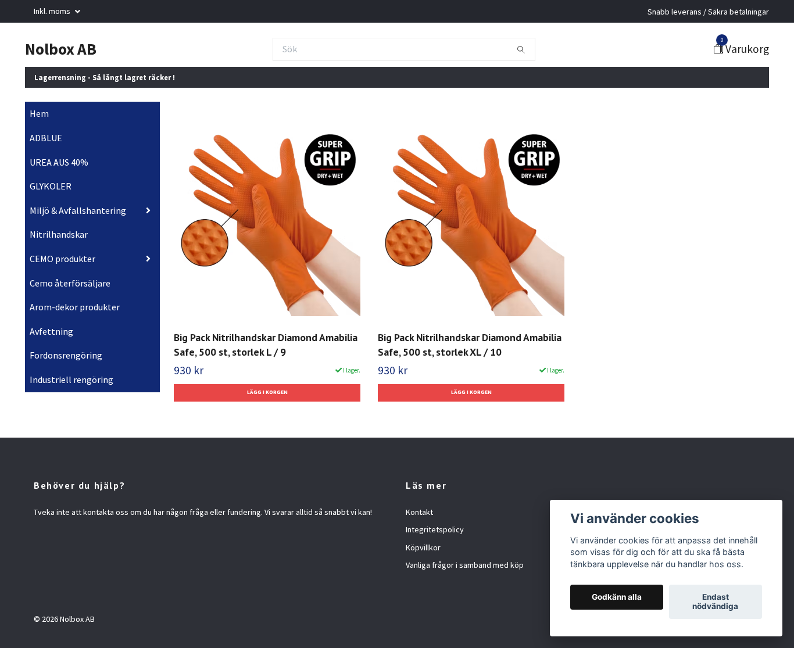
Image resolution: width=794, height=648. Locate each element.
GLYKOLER (50, 186)
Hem (39, 113)
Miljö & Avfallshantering (78, 210)
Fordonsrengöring (66, 355)
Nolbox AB (60, 49)
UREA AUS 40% (59, 162)
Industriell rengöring (71, 379)
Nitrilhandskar (59, 234)
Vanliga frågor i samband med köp (465, 565)
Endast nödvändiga (715, 602)
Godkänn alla (617, 597)
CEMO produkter (62, 258)
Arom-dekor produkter (75, 307)
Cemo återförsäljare (70, 283)
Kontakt (419, 512)
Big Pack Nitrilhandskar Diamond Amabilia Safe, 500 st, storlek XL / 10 (469, 345)
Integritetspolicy (435, 529)
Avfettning (51, 331)
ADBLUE (46, 138)
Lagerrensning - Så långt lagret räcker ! (104, 77)
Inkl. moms (53, 11)
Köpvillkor (423, 547)
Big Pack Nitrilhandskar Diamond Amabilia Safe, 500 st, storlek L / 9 (265, 345)
